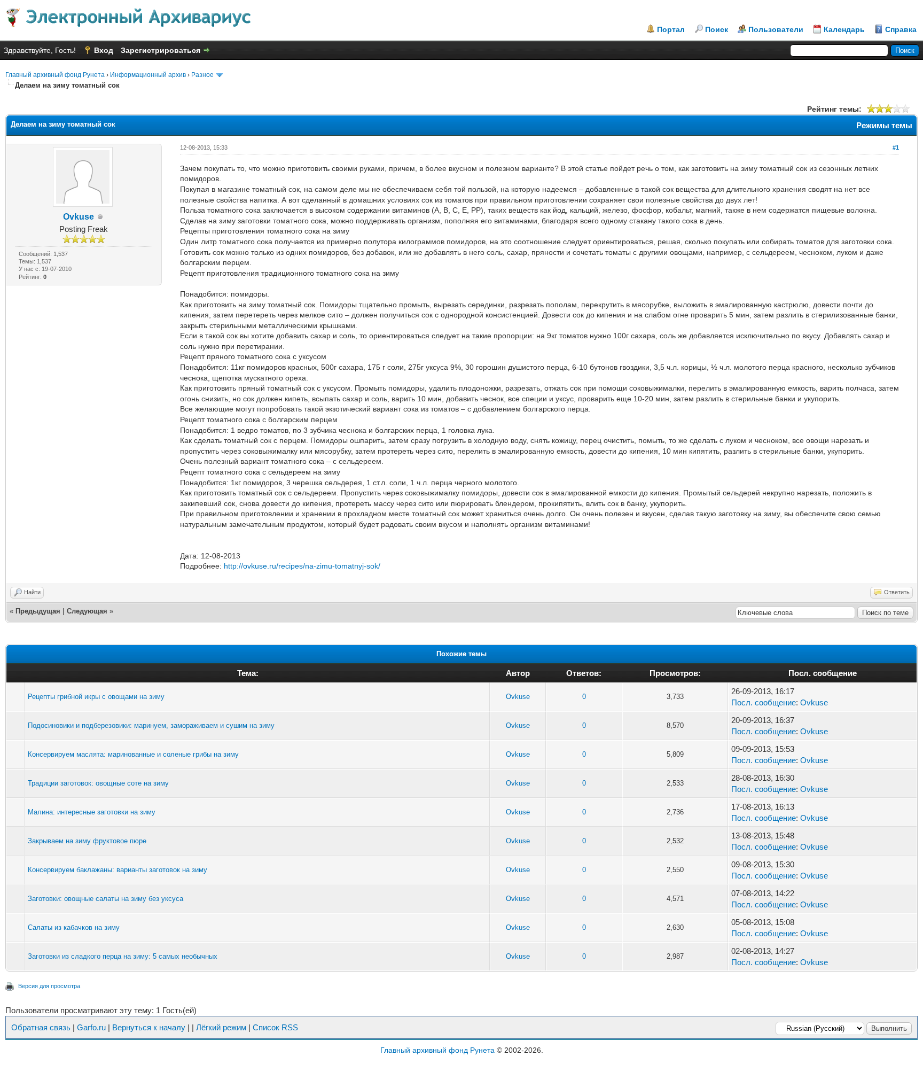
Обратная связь (41, 1027)
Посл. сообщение (763, 702)
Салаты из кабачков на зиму (74, 927)
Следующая (87, 611)
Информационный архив (148, 75)
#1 (896, 147)
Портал (671, 29)
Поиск (716, 29)
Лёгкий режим (221, 1027)
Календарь (844, 29)
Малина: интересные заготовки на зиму (91, 812)
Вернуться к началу (148, 1027)
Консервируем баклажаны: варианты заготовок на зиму (117, 870)
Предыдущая (37, 611)
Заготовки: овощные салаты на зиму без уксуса (105, 899)
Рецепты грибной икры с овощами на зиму (96, 697)
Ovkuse (78, 216)
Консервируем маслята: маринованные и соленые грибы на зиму (133, 754)
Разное (202, 75)
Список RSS (275, 1027)
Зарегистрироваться (160, 50)
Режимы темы (884, 125)
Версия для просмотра (49, 986)
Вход (103, 50)
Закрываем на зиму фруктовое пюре (87, 841)
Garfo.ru (91, 1027)
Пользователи (775, 29)
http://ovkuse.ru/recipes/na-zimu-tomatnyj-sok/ (302, 566)
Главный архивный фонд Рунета (55, 75)
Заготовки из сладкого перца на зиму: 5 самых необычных (122, 956)
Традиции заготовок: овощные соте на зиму (98, 783)
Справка (901, 29)
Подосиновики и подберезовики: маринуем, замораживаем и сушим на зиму (151, 725)
